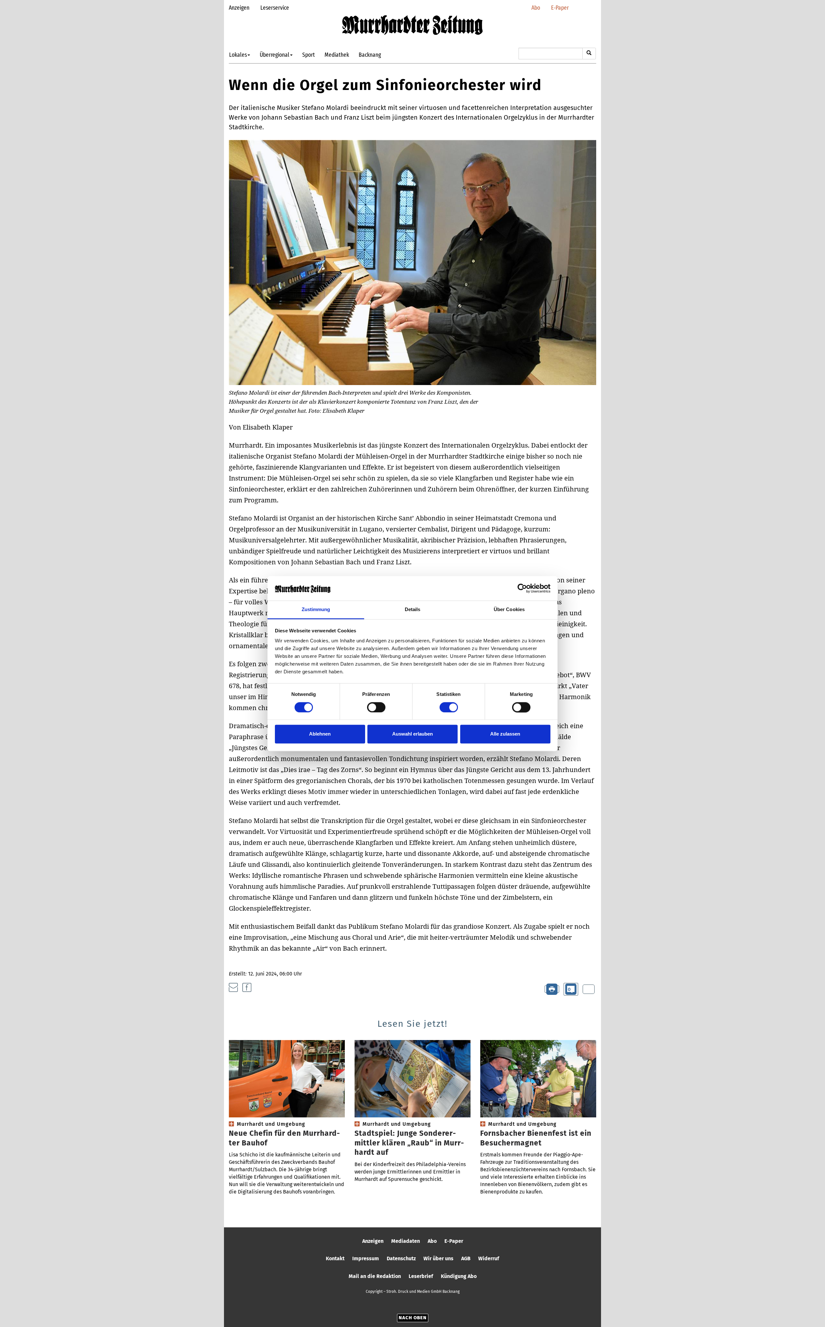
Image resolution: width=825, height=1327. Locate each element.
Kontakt (335, 1258)
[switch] (376, 707)
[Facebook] (246, 987)
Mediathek (337, 54)
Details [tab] (413, 609)
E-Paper (560, 7)
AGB (466, 1258)
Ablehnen (320, 734)
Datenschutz (401, 1258)
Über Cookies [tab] (509, 609)
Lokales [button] (238, 54)
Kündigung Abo (459, 1276)
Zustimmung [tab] (316, 609)
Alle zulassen (505, 734)
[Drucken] (552, 989)
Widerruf (488, 1258)
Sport (308, 54)
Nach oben (413, 1318)
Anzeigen (239, 7)
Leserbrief (421, 1276)
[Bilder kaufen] (589, 989)
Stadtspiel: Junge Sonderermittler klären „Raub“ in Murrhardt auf (409, 1143)
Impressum (365, 1258)
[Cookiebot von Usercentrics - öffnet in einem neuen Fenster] (522, 588)
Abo (535, 7)
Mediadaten (405, 1241)
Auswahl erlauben (412, 734)
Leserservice (274, 7)
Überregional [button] (274, 54)
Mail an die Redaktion (375, 1276)
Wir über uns (438, 1258)
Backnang (370, 54)
